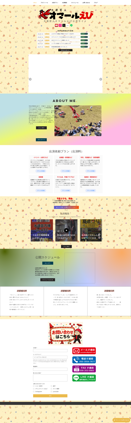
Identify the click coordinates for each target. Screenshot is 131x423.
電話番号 (35, 385)
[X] (63, 25)
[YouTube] (56, 25)
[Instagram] (60, 25)
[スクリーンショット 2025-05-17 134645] (67, 25)
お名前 (35, 367)
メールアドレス (37, 373)
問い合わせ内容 (37, 392)
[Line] (71, 25)
